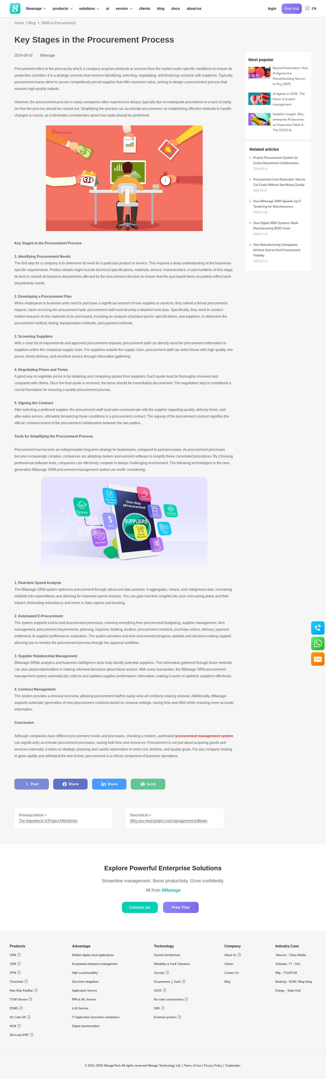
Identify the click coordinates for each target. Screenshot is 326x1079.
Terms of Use (192, 1065)
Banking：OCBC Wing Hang (293, 981)
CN (314, 8)
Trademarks (233, 1065)
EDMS (14, 1008)
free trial (292, 8)
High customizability (85, 972)
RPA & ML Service (84, 999)
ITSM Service (18, 999)
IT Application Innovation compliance (95, 1017)
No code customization (168, 999)
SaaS (177, 981)
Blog (32, 23)
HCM (13, 1026)
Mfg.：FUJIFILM (286, 972)
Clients (228, 964)
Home (19, 23)
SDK (157, 1008)
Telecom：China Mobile (290, 955)
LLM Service (80, 1008)
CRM (13, 964)
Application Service (84, 990)
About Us (230, 955)
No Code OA (18, 1017)
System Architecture (167, 955)
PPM (13, 972)
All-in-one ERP (19, 1035)
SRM (13, 955)
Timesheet (16, 981)
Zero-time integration (85, 981)
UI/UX (158, 990)
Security (159, 972)
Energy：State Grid (287, 990)
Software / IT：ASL (287, 964)
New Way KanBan (21, 990)
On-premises (162, 981)
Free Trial (181, 907)
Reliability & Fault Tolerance (172, 964)
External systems (165, 1017)
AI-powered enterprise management (95, 964)
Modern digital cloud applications (93, 955)
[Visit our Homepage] (15, 9)
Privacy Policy (213, 1065)
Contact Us (139, 907)
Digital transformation (85, 1026)
